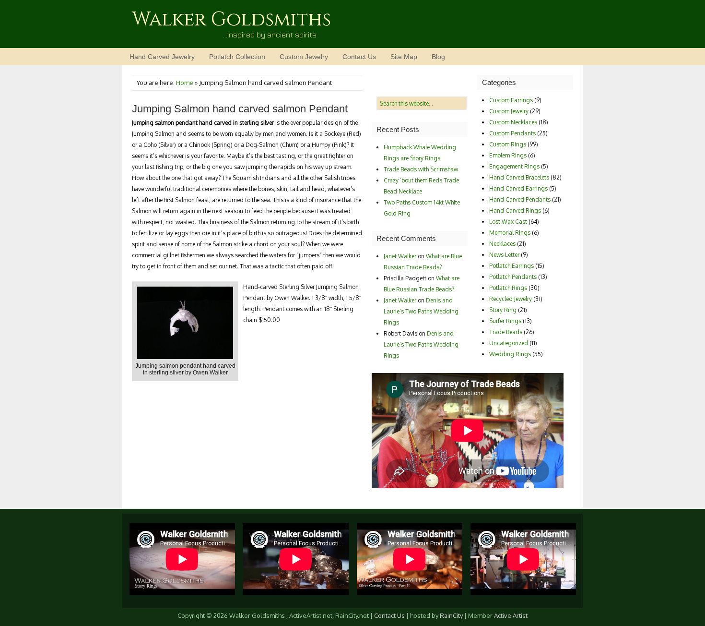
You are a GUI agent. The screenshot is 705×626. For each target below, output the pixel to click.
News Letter (504, 254)
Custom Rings (507, 144)
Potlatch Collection (237, 56)
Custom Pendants (512, 133)
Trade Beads (505, 332)
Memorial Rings (509, 232)
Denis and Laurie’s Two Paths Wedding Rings (421, 311)
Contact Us (359, 56)
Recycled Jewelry (510, 298)
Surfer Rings (505, 321)
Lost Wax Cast (508, 221)
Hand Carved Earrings (518, 188)
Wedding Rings (510, 354)
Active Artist (511, 615)
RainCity (451, 615)
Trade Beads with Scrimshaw (421, 169)
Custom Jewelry (304, 56)
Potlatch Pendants (513, 276)
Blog (438, 56)
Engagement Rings (514, 166)
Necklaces (502, 243)
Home (184, 82)
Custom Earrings (511, 100)
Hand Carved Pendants (520, 199)
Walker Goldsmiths (231, 20)
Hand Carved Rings (515, 210)
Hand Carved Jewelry (162, 56)
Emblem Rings (508, 155)
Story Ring (503, 309)
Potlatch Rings (508, 287)
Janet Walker (400, 256)
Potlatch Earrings (511, 265)
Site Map (403, 56)
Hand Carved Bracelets (519, 177)
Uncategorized (508, 343)
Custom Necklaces (513, 122)
